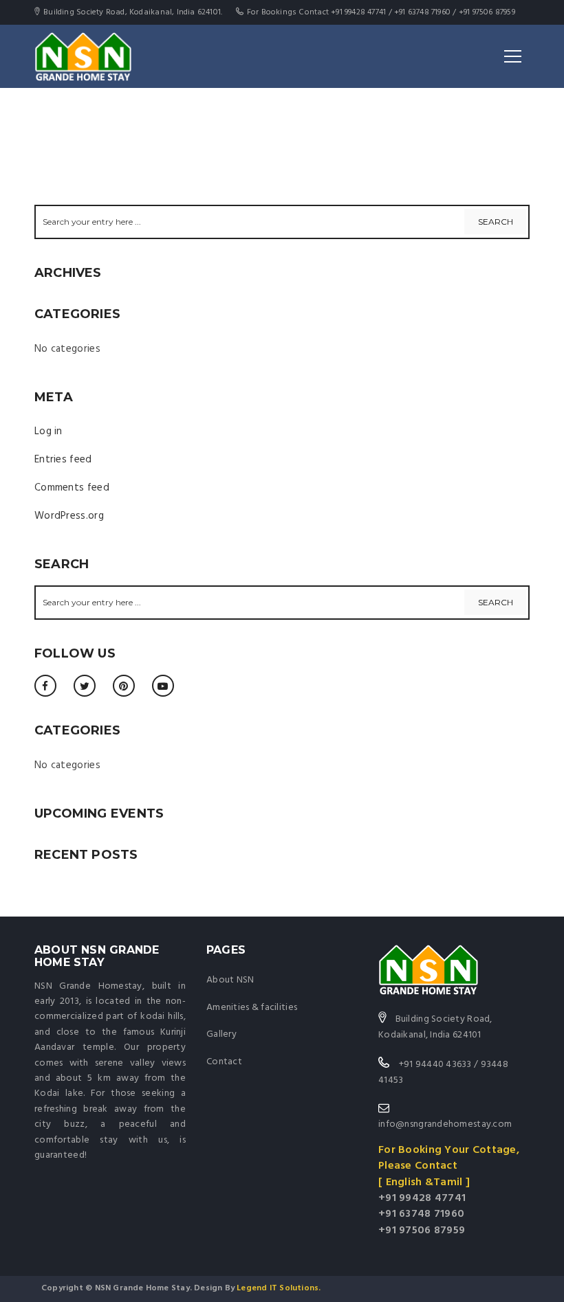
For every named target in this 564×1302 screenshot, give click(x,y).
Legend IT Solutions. (278, 1288)
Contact (224, 1062)
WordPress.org (69, 516)
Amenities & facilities (251, 1007)
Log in (48, 431)
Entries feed (63, 459)
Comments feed (71, 488)
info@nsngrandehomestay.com (445, 1124)
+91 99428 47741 (422, 1198)
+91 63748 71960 (421, 1214)
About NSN (230, 980)
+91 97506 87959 (421, 1230)
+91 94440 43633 (435, 1065)
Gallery (221, 1034)
